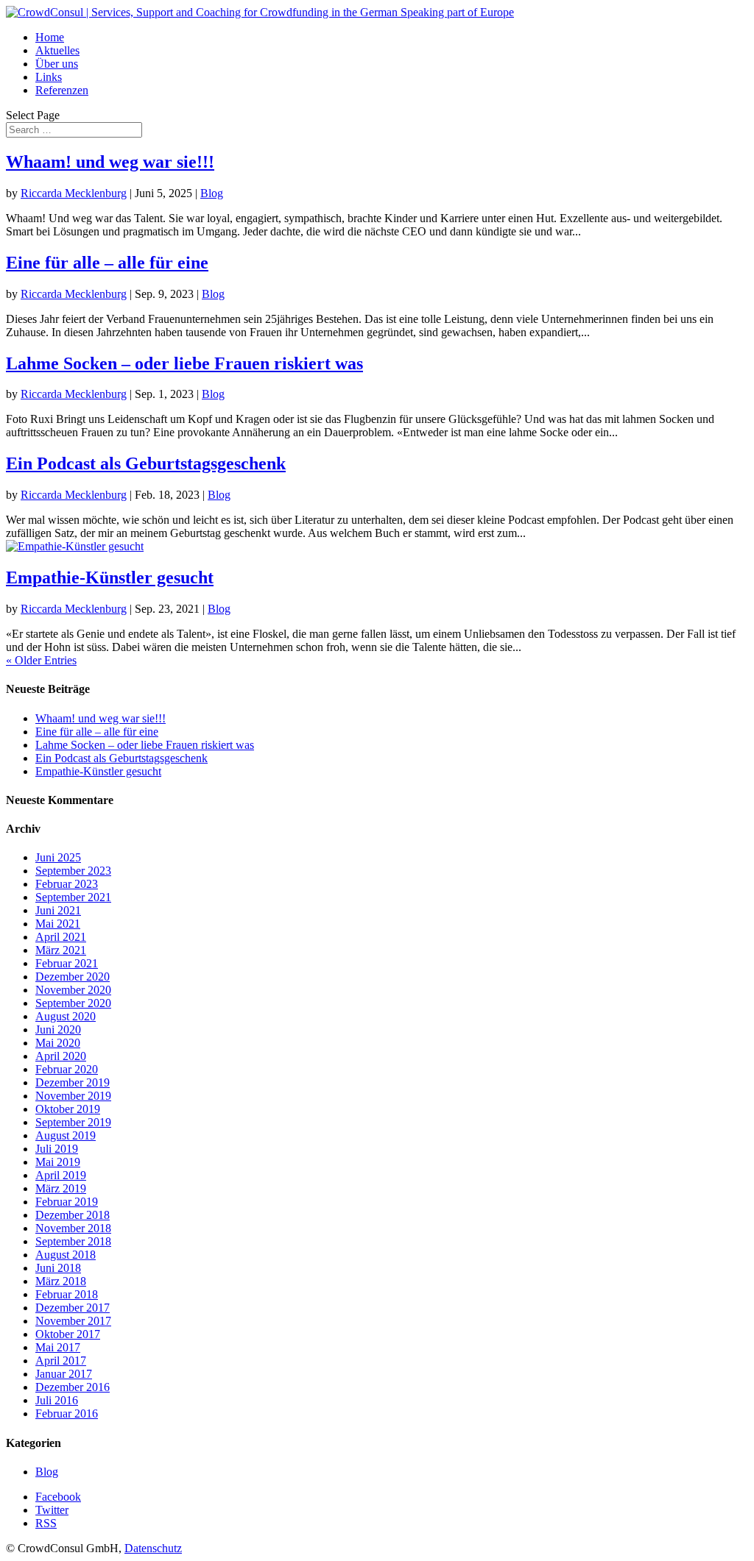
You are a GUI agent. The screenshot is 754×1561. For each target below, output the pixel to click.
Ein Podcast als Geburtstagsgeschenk (146, 463)
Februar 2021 (66, 963)
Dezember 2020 (72, 976)
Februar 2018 (66, 1294)
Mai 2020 (57, 1042)
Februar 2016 (66, 1413)
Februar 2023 (66, 884)
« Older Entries (41, 660)
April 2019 (60, 1175)
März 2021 (60, 950)
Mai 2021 (57, 923)
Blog (211, 193)
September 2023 (73, 870)
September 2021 (73, 897)
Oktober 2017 (67, 1334)
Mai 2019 (57, 1162)
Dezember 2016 (72, 1387)
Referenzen (61, 90)
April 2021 (60, 937)
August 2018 (65, 1254)
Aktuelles (57, 50)
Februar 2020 (66, 1069)
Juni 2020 (58, 1029)
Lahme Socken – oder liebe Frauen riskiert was (184, 363)
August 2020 (65, 1016)
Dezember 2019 (72, 1082)
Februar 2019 (66, 1201)
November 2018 (73, 1228)
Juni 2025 (58, 857)
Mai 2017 (57, 1347)
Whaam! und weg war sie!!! (110, 161)
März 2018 (60, 1281)
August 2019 (65, 1135)
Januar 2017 (63, 1374)
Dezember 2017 (72, 1307)
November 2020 (73, 990)
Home (49, 37)
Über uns (56, 63)
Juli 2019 (56, 1148)
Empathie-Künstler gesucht (110, 577)
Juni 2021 (58, 910)
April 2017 (60, 1360)
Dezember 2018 (72, 1215)
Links (48, 77)
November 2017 (73, 1321)
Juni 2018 (58, 1268)
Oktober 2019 (67, 1109)
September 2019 (73, 1122)
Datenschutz (153, 1548)
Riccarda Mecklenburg (74, 193)
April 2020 (60, 1056)
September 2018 (73, 1241)
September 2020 (73, 1003)
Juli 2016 (56, 1400)
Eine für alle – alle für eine (107, 262)
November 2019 (73, 1095)
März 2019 (60, 1188)
